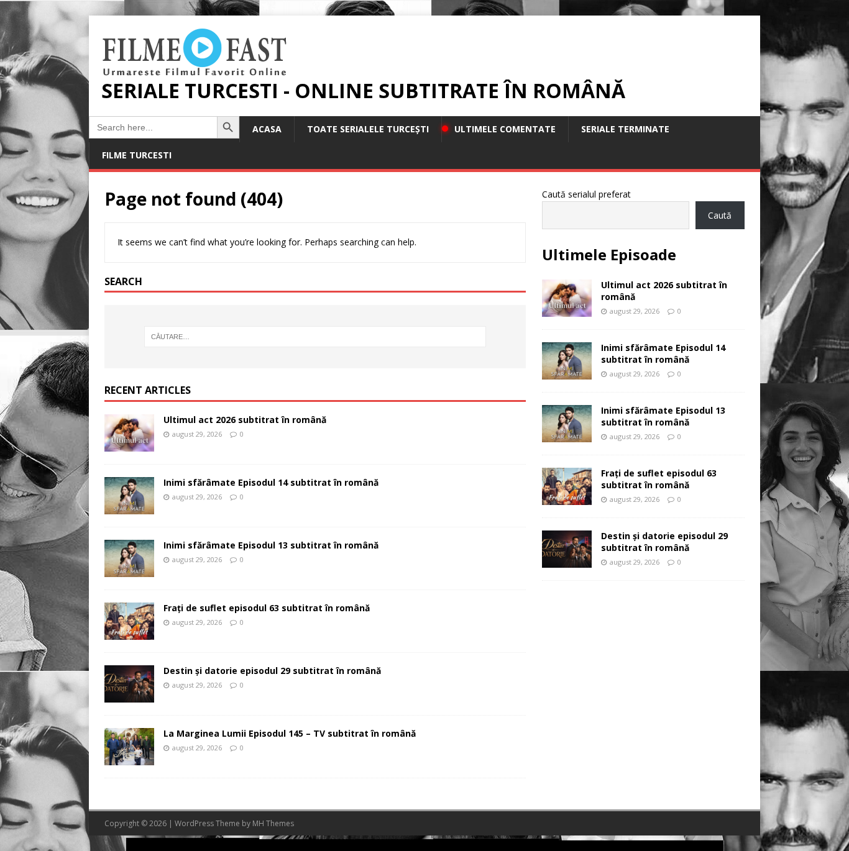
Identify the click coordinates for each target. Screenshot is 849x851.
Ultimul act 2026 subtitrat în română (244, 420)
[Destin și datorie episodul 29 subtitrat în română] (129, 695)
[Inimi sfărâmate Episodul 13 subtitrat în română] (129, 570)
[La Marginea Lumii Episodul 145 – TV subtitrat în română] (129, 758)
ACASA (267, 129)
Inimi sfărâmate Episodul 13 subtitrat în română (271, 545)
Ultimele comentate (505, 129)
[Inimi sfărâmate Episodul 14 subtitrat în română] (129, 507)
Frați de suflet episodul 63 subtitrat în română (266, 608)
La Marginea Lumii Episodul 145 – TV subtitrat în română (289, 733)
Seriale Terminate (625, 129)
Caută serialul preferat (586, 194)
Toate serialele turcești (368, 129)
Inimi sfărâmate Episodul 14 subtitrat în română (271, 482)
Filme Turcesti (137, 155)
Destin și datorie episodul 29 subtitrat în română (272, 670)
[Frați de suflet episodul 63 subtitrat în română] (129, 633)
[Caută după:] (315, 336)
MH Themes (273, 823)
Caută (720, 215)
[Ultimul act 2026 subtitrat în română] (129, 444)
